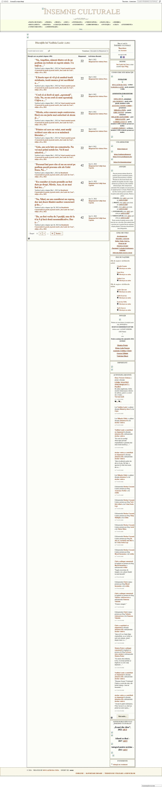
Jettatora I (123, 477)
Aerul (132, 527)
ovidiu (117, 492)
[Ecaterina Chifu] (113, 305)
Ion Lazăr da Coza (122, 64)
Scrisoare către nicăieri (123, 653)
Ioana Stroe (120, 272)
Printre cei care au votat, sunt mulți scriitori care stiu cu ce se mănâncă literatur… (53, 132)
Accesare (124, 50)
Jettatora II (124, 420)
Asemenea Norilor (121, 490)
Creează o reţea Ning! (17, 1)
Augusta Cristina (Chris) (122, 350)
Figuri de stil (122, 243)
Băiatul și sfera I (125, 409)
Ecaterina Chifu (122, 302)
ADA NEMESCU (118, 101)
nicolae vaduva (120, 422)
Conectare (132, 1)
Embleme (80, 773)
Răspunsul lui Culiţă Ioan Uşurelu (97, 167)
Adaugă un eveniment (120, 764)
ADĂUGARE (123, 200)
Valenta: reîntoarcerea (122, 597)
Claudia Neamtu (122, 266)
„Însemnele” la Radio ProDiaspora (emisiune (122, 249)
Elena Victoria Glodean (122, 378)
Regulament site (122, 236)
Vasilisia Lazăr (122, 407)
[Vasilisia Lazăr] (30, 47)
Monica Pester (122, 345)
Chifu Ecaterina (122, 296)
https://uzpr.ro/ (122, 149)
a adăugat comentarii (126, 561)
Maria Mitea (122, 529)
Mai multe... (122, 716)
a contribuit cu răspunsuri (124, 431)
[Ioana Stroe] (113, 275)
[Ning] (4, 1)
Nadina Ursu (121, 278)
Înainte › (59, 233)
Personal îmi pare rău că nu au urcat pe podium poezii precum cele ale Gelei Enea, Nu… (55, 167)
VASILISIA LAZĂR (117, 87)
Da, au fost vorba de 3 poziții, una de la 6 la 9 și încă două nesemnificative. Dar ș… (55, 219)
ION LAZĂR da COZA (119, 85)
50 (52, 233)
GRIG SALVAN (118, 112)
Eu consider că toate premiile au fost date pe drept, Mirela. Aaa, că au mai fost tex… (53, 184)
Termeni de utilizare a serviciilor (120, 773)
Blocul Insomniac (120, 554)
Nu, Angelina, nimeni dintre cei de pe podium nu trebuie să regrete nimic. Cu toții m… (54, 62)
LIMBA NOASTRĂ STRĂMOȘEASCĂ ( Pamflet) (122, 384)
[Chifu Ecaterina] (113, 299)
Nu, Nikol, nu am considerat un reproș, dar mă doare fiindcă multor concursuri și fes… (55, 201)
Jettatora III (119, 434)
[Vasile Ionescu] (113, 311)
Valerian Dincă (122, 356)
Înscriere (125, 1)
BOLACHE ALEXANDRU (120, 117)
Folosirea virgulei (122, 246)
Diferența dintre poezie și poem (122, 253)
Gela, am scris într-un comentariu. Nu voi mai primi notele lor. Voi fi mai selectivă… (54, 149)
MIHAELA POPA (120, 110)
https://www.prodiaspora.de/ (122, 156)
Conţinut (29, 239)
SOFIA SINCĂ (118, 99)
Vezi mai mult (119, 397)
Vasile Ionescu (121, 308)
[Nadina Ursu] (113, 281)
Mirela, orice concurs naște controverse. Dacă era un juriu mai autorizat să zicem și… (55, 114)
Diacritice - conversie (122, 238)
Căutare (160, 1)
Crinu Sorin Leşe (122, 542)
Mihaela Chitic (122, 418)
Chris (116, 411)
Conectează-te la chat (148, 785)
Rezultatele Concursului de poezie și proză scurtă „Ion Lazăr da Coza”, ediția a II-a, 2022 (54, 175)
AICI (124, 198)
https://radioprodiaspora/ (122, 154)
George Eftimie (122, 353)
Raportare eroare (94, 773)
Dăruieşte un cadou (125, 268)
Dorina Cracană (129, 486)
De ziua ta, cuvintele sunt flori (124, 539)
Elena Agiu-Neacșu (122, 348)
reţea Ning (124, 66)
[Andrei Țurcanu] (113, 293)
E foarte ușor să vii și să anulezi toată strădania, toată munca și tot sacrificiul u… (54, 80)
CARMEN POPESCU (119, 128)
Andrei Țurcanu (122, 290)
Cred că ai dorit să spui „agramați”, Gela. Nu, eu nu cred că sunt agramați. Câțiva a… (54, 97)
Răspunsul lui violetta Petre (98, 61)
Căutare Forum (49, 51)
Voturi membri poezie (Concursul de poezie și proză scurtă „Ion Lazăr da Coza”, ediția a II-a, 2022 (55, 70)
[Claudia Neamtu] (113, 269)
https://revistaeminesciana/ (122, 162)
